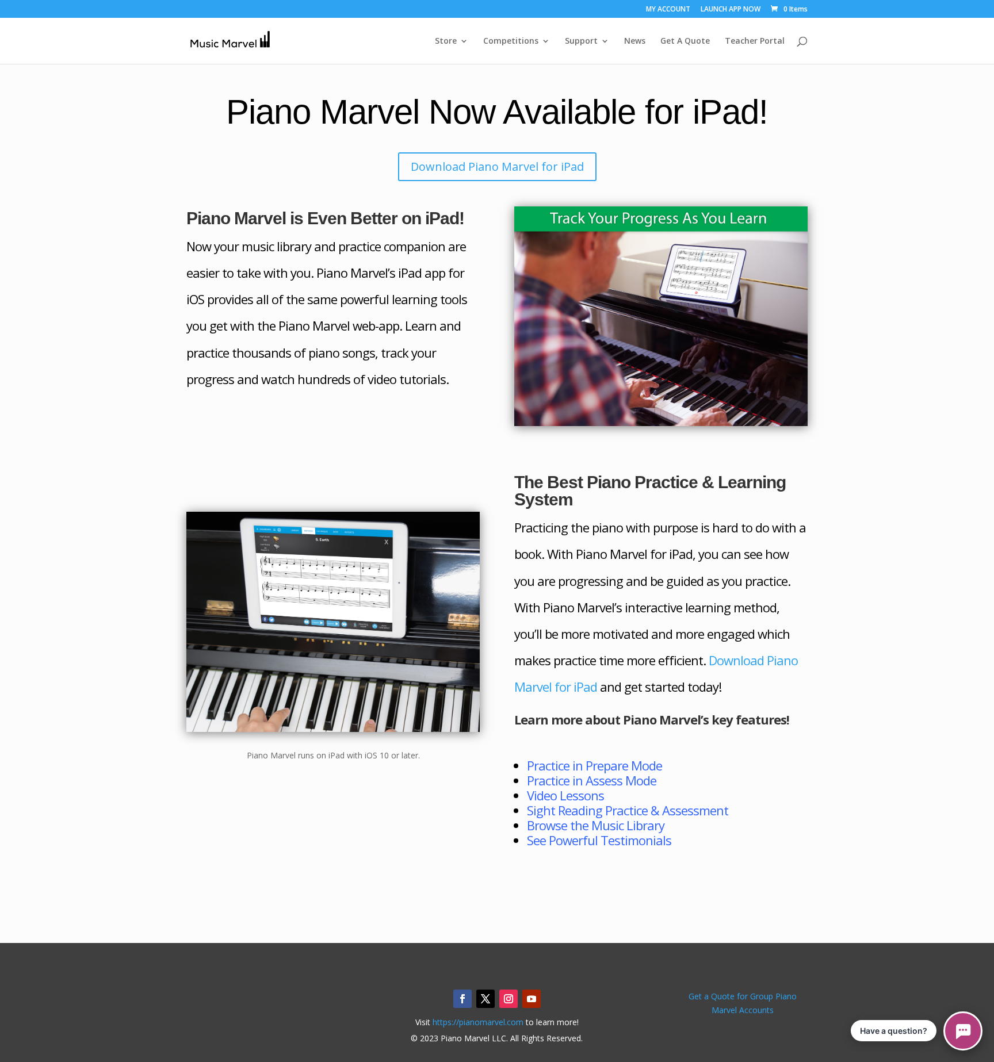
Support (581, 41)
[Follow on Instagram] (508, 999)
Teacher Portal (755, 41)
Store (446, 41)
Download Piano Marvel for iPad (497, 166)
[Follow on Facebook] (462, 999)
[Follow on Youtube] (531, 999)
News (634, 41)
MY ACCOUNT (668, 10)
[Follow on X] (485, 999)
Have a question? (893, 1031)
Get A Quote (685, 41)
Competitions (510, 41)
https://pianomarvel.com (478, 1022)
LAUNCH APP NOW (730, 10)
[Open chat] (962, 1031)
